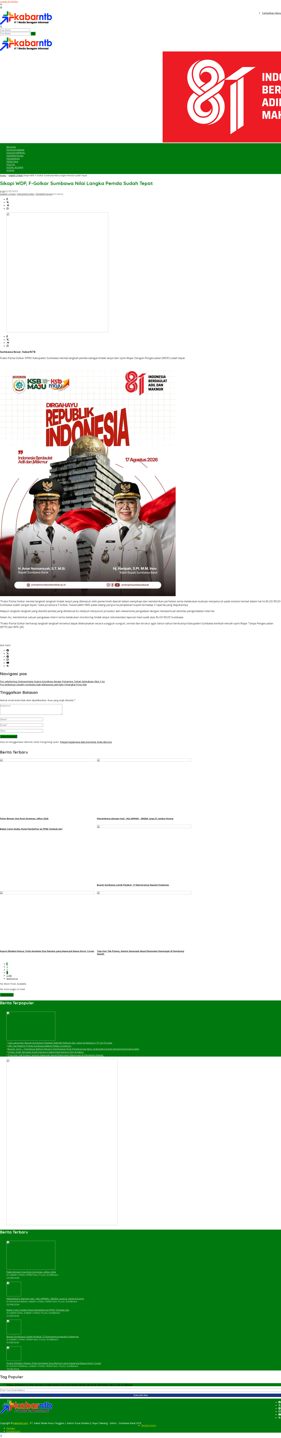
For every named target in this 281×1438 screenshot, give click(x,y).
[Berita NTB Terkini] (26, 23)
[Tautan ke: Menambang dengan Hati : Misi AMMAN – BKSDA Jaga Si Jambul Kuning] (14, 1295)
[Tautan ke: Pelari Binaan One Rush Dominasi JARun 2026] (31, 1268)
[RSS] (8, 666)
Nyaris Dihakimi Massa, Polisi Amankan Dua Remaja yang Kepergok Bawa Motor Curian (47, 951)
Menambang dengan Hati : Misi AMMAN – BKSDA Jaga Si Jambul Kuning (135, 818)
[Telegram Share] (8, 205)
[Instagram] (8, 659)
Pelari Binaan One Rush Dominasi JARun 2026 (24, 818)
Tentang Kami (148, 1425)
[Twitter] (8, 653)
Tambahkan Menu (271, 13)
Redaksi (11, 1428)
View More (6, 994)
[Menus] (1, 4)
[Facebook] (8, 650)
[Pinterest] (8, 656)
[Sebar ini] (7, 199)
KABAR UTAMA (8, 194)
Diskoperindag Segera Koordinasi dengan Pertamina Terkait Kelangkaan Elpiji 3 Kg (52, 681)
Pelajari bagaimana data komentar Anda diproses (86, 742)
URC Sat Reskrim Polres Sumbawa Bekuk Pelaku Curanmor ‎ (40, 1045)
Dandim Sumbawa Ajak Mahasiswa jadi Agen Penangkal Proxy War (43, 684)
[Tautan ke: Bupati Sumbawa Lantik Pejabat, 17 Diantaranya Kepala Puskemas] (14, 1333)
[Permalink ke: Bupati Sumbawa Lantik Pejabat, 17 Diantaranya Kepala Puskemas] (144, 827)
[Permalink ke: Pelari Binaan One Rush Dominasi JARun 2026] (47, 760)
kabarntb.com (20, 1423)
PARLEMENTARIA (25, 194)
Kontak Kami (13, 1431)
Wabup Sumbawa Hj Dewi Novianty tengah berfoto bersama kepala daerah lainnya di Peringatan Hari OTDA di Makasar (70, 1384)
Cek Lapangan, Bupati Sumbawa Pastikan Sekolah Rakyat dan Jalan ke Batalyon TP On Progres (60, 1042)
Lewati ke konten (9, 1)
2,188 (9, 975)
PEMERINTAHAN (43, 194)
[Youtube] (8, 662)
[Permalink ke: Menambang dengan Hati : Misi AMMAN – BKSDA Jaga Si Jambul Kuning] (144, 760)
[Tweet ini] (8, 202)
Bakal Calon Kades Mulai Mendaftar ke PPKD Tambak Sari (31, 829)
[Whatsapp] (8, 208)
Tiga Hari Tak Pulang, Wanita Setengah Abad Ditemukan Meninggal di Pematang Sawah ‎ (56, 1055)
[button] (33, 33)
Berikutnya (12, 978)
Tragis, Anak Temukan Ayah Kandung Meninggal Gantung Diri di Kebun (46, 1052)
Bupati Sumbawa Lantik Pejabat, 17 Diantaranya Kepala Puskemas (133, 885)
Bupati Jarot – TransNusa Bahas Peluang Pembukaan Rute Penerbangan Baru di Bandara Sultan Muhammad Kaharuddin (73, 1049)
